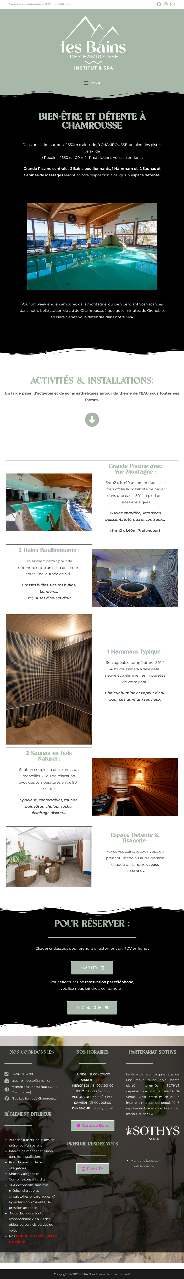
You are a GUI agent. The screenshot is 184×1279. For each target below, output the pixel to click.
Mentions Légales (144, 1160)
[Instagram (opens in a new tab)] (165, 4)
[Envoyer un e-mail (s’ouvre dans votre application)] (172, 4)
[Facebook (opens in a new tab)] (158, 4)
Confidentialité (142, 1166)
